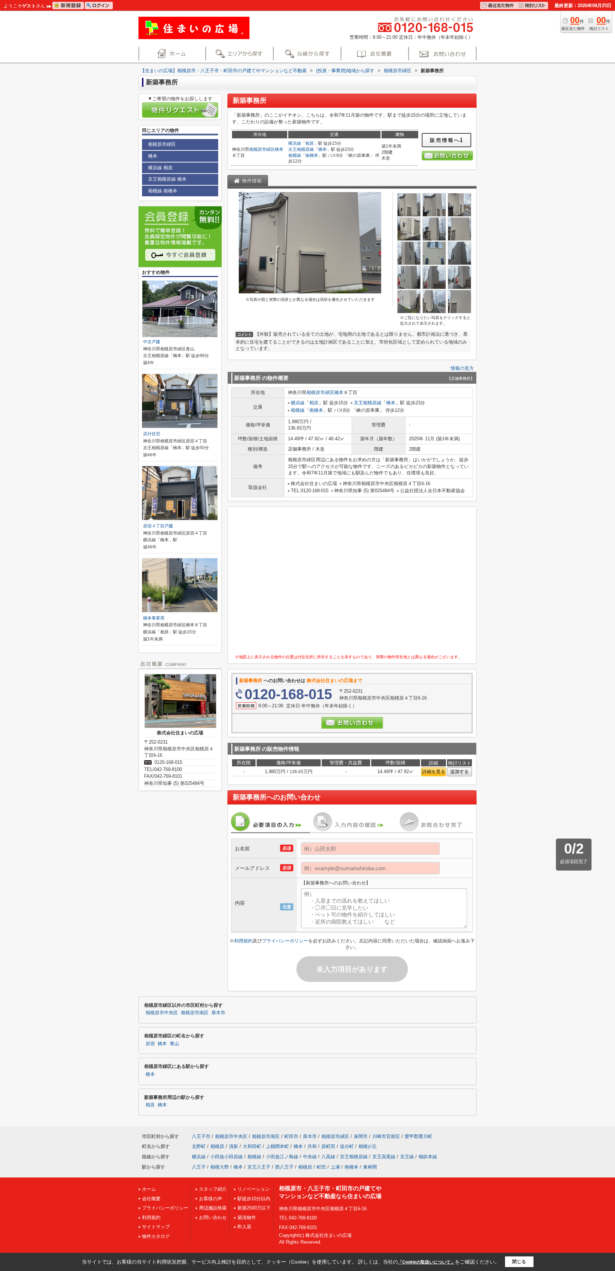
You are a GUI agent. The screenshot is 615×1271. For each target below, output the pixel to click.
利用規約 (243, 940)
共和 (312, 1146)
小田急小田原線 (226, 1156)
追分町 (347, 1146)
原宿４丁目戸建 (158, 525)
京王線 (407, 1156)
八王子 (199, 1167)
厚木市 (218, 1012)
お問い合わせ (213, 1217)
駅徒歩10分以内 (253, 1198)
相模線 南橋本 (162, 190)
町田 (321, 1167)
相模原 (217, 1146)
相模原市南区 (195, 1012)
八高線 (328, 1156)
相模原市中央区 (162, 1012)
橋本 (279, 149)
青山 (174, 1043)
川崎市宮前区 (386, 1136)
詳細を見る (433, 771)
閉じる (519, 1261)
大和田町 (252, 1146)
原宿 (150, 1043)
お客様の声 (210, 1198)
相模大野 (219, 1167)
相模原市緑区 (262, 149)
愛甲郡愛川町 (418, 1136)
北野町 (199, 1146)
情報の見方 (462, 368)
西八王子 (284, 1167)
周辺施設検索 (213, 1208)
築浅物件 (246, 1217)
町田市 (291, 1136)
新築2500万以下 (253, 1208)
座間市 (361, 1136)
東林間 (370, 1167)
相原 (309, 143)
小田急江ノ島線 (282, 1156)
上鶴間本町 (277, 1146)
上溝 (335, 1167)
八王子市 (201, 1136)
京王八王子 (258, 1167)
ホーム (149, 1189)
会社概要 (151, 1198)
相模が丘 (367, 1146)
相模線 (294, 155)
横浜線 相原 (160, 167)
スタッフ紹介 (213, 1189)
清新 (233, 1146)
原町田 (328, 1146)
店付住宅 (151, 433)
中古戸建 (151, 341)
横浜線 (294, 143)
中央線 (310, 1156)
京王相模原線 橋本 (167, 179)
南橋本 (311, 155)
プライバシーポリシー (285, 940)
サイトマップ (156, 1226)
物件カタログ (156, 1236)
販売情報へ (445, 140)
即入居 (244, 1226)
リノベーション (253, 1189)
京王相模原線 (301, 149)
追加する (459, 771)
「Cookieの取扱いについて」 (426, 1262)
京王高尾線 (383, 1156)
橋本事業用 (153, 618)
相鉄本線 (428, 1156)
